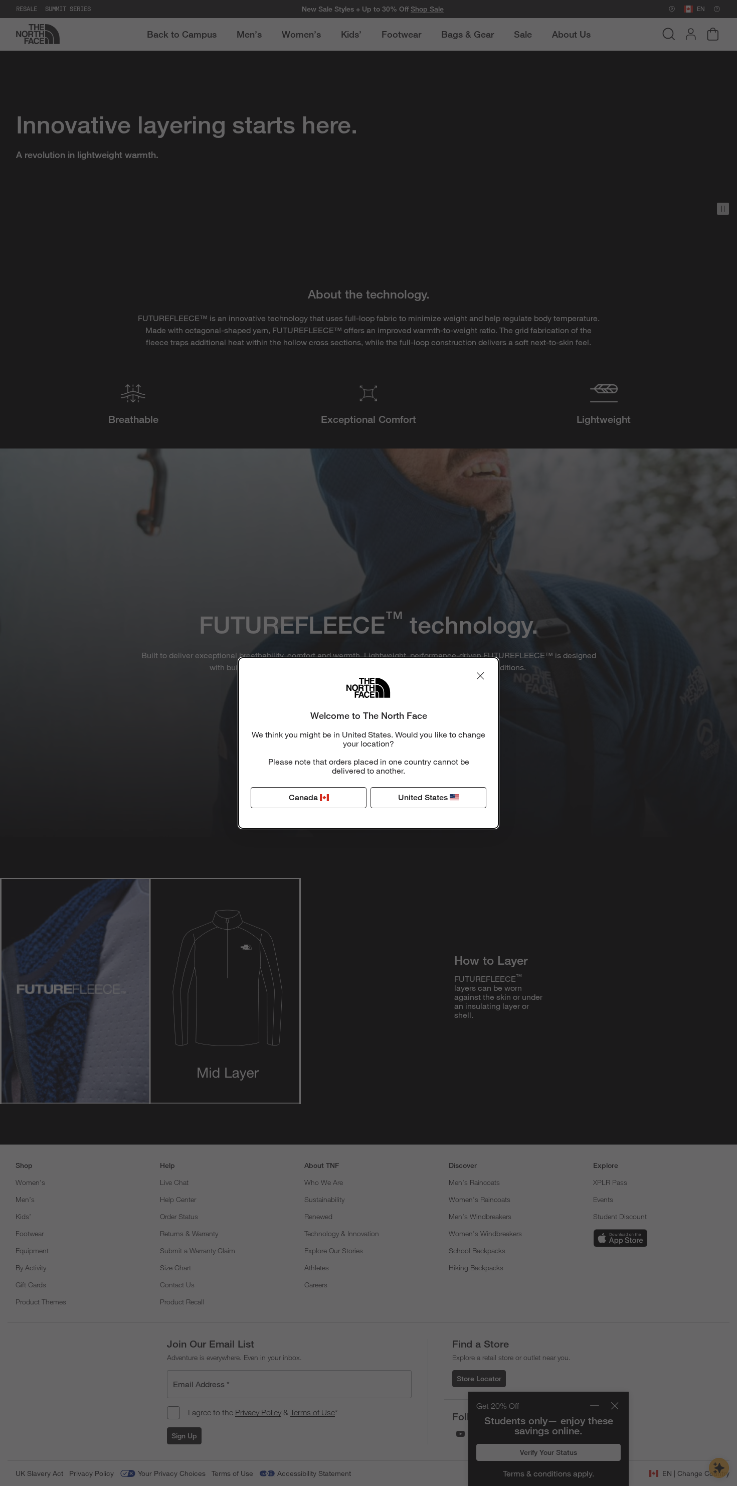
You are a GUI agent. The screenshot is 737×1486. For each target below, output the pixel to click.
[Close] (480, 676)
